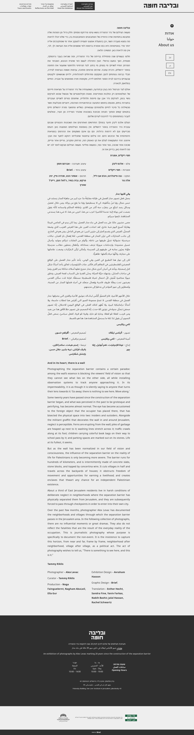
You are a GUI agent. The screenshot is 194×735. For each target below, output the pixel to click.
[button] (172, 26)
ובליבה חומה (161, 6)
